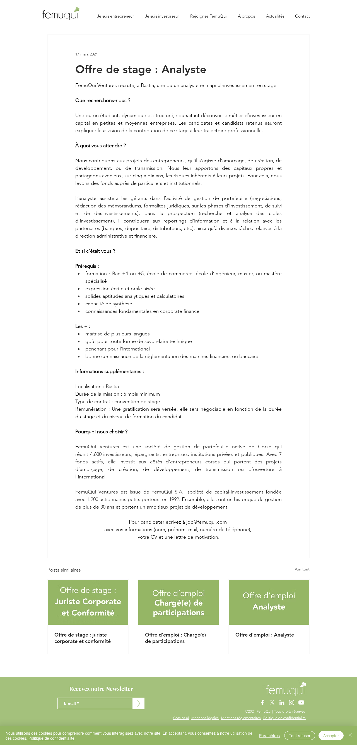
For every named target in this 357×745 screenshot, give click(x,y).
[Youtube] (301, 702)
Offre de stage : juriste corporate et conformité (82, 638)
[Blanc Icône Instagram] (291, 702)
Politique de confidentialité (284, 718)
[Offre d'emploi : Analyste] (269, 602)
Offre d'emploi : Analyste (264, 635)
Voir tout (302, 569)
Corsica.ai (181, 718)
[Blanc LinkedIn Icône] (281, 702)
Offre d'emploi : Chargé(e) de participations (175, 638)
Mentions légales (205, 718)
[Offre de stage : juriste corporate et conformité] (88, 602)
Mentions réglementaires (241, 718)
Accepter (331, 735)
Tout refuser (299, 735)
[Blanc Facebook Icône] (262, 702)
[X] (272, 702)
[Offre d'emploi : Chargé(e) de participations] (178, 602)
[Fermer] (350, 736)
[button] (246, 16)
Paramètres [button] (269, 735)
